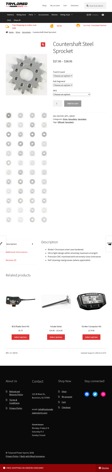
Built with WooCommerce (32, 456)
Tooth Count (59, 72)
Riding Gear (21, 14)
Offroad (61, 122)
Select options (20, 337)
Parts (31, 14)
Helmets (10, 14)
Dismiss (105, 468)
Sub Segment (59, 81)
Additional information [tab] (16, 252)
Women (54, 14)
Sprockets (26, 32)
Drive (18, 32)
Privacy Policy (15, 408)
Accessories (44, 14)
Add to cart (72, 103)
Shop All (17, 20)
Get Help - (94, 25)
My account (55, 5)
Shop (44, 5)
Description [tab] (11, 244)
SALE (9, 20)
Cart (65, 5)
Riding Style (65, 14)
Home (11, 32)
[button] (43, 44)
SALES (59, 26)
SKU (55, 90)
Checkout (74, 5)
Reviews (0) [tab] (11, 260)
